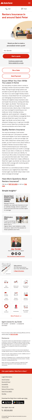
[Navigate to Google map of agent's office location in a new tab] (19, 253)
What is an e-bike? (8, 217)
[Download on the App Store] (7, 402)
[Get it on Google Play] (18, 402)
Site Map (4, 394)
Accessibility (5, 384)
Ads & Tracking (5, 379)
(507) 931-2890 (13, 184)
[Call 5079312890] (12, 253)
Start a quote (16, 56)
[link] (8, 3)
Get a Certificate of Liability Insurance (16, 256)
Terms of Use (5, 386)
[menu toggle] (29, 3)
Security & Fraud (6, 382)
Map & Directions (19, 271)
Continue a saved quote (16, 61)
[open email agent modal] (16, 253)
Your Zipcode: (8, 50)
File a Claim (16, 70)
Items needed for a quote (16, 63)
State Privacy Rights (7, 391)
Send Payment (16, 76)
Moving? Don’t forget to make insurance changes (9, 198)
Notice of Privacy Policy (8, 389)
